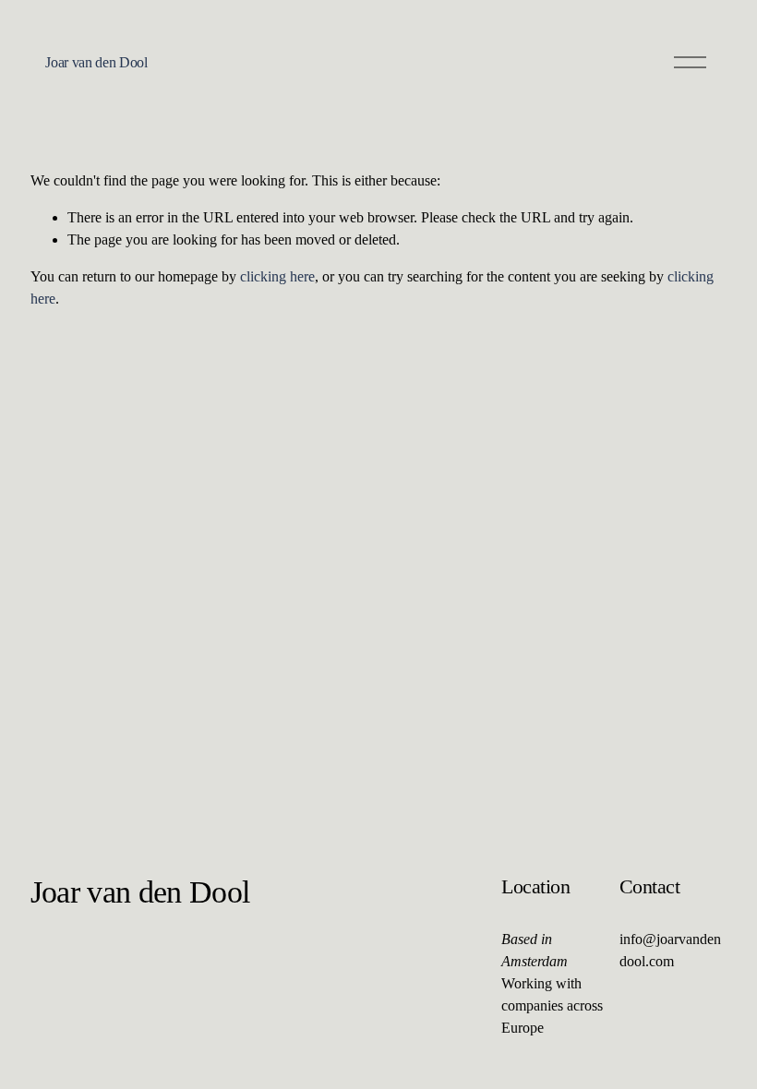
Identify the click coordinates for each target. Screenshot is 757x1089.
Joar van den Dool (96, 62)
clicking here (277, 276)
